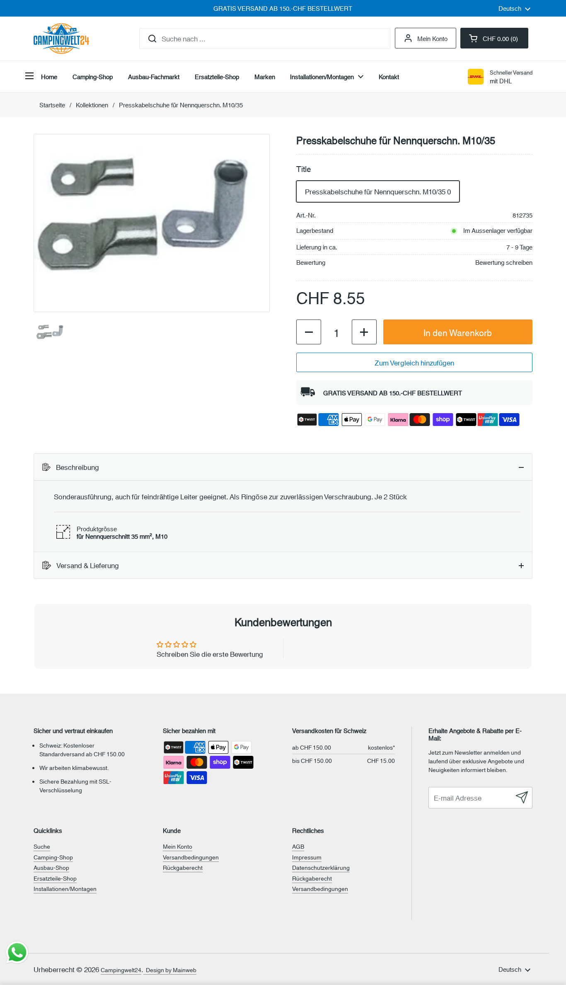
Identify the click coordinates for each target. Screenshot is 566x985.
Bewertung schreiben (503, 262)
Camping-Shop (53, 857)
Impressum (307, 857)
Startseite (52, 104)
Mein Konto (432, 38)
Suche (42, 846)
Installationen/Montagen (65, 888)
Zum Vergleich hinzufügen (414, 362)
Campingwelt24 (121, 970)
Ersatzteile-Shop (55, 878)
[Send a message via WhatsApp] (17, 952)
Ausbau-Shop (51, 867)
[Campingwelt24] (61, 38)
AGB (298, 846)
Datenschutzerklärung (321, 867)
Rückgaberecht (183, 867)
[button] (494, 38)
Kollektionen (92, 104)
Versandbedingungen (191, 857)
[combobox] (264, 38)
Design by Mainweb (169, 970)
